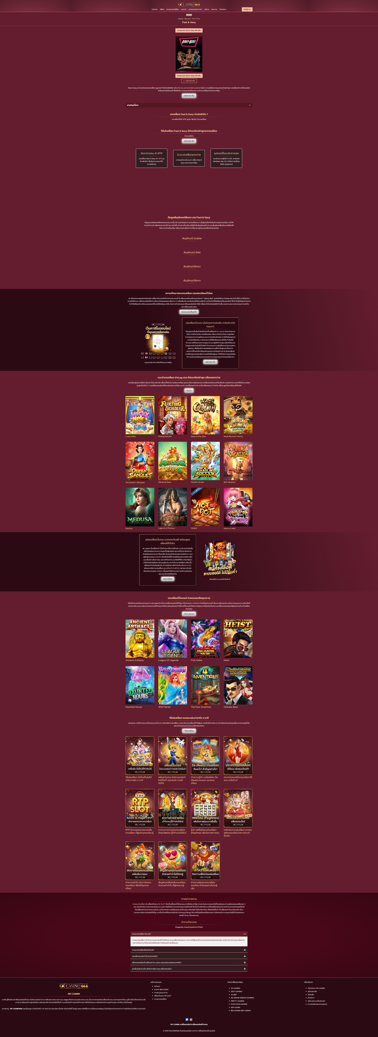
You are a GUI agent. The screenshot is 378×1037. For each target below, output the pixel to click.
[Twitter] (187, 1019)
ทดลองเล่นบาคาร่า (195, 9)
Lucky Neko (131, 436)
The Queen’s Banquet (135, 482)
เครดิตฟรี (157, 557)
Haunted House (134, 706)
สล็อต (162, 9)
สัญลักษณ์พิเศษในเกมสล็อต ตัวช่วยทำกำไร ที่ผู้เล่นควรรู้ (172, 884)
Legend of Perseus (166, 528)
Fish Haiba (196, 660)
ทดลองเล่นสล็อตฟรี (189, 312)
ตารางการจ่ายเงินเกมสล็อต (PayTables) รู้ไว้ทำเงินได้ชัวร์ (172, 831)
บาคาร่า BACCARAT (161, 989)
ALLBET (234, 994)
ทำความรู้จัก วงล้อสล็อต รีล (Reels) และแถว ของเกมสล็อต (204, 780)
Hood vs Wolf (229, 528)
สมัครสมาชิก (189, 96)
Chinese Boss (231, 706)
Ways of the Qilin (198, 436)
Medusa (129, 528)
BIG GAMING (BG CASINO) (241, 1010)
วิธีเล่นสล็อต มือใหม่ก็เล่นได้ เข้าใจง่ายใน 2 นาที (139, 779)
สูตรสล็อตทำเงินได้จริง (171, 568)
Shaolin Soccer (197, 482)
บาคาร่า (183, 9)
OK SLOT (161, 904)
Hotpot (194, 528)
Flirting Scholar (165, 436)
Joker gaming (189, 614)
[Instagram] (191, 1019)
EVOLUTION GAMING (239, 1004)
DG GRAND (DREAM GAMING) (242, 997)
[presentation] (140, 415)
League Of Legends (168, 660)
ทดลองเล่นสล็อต (172, 9)
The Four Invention (201, 706)
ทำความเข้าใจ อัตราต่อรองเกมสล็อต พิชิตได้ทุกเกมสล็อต (138, 885)
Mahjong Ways (164, 482)
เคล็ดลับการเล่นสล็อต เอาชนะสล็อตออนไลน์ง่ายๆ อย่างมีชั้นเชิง (238, 832)
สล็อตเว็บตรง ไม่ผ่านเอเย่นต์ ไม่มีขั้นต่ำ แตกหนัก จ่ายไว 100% (172, 780)
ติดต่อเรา (223, 9)
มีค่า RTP (159, 158)
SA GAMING (235, 988)
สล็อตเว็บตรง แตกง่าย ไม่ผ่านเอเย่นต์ (187, 88)
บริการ (206, 9)
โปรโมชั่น (311, 994)
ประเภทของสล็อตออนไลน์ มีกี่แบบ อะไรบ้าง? (238, 779)
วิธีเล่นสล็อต (189, 731)
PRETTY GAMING (237, 1001)
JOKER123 (196, 603)
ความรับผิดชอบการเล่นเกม (317, 1004)
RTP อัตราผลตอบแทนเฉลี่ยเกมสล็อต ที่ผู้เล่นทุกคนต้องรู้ (139, 831)
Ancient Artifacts (135, 660)
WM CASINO (235, 1007)
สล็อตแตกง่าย (186, 565)
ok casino (220, 331)
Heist (226, 660)
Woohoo (189, 15)
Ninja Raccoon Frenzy (233, 436)
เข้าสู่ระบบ (247, 9)
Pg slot (189, 390)
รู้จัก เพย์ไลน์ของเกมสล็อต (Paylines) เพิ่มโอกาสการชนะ (205, 831)
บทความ (214, 9)
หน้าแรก (155, 9)
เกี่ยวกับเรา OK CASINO (316, 988)
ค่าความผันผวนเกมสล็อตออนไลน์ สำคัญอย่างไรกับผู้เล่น (204, 885)
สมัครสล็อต (167, 579)
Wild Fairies (164, 706)
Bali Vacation (230, 482)
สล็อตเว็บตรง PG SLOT (162, 995)
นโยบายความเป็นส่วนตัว (316, 1001)
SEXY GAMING (236, 991)
